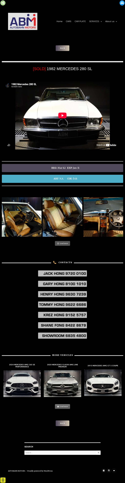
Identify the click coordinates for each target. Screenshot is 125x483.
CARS (68, 21)
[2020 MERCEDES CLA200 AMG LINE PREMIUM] (62, 380)
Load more (64, 243)
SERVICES (94, 21)
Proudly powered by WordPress (40, 471)
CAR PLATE (80, 21)
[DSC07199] (103, 217)
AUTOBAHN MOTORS (16, 471)
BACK (62, 48)
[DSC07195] (22, 217)
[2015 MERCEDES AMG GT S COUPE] (103, 380)
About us (109, 21)
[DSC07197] (62, 217)
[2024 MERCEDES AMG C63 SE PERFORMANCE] (22, 380)
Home (59, 21)
